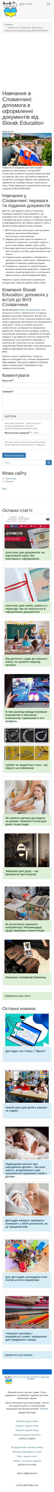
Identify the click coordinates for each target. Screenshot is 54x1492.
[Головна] (10, 9)
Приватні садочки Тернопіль (27, 1434)
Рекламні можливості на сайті (27, 1451)
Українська (10, 478)
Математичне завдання (17, 432)
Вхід (4, 488)
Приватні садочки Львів (27, 1425)
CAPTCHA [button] (10, 416)
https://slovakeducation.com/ (32, 309)
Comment (7, 391)
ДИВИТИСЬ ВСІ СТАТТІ (19, 995)
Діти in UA (26, 4)
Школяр (44, 1408)
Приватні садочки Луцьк (27, 1430)
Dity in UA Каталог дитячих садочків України (31, 1378)
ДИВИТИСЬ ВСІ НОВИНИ (19, 1354)
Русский (9, 481)
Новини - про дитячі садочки (27, 1460)
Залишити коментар (14, 455)
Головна (8, 24)
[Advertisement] (27, 63)
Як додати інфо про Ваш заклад (27, 1447)
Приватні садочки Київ (27, 1421)
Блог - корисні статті (27, 1456)
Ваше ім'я (7, 380)
